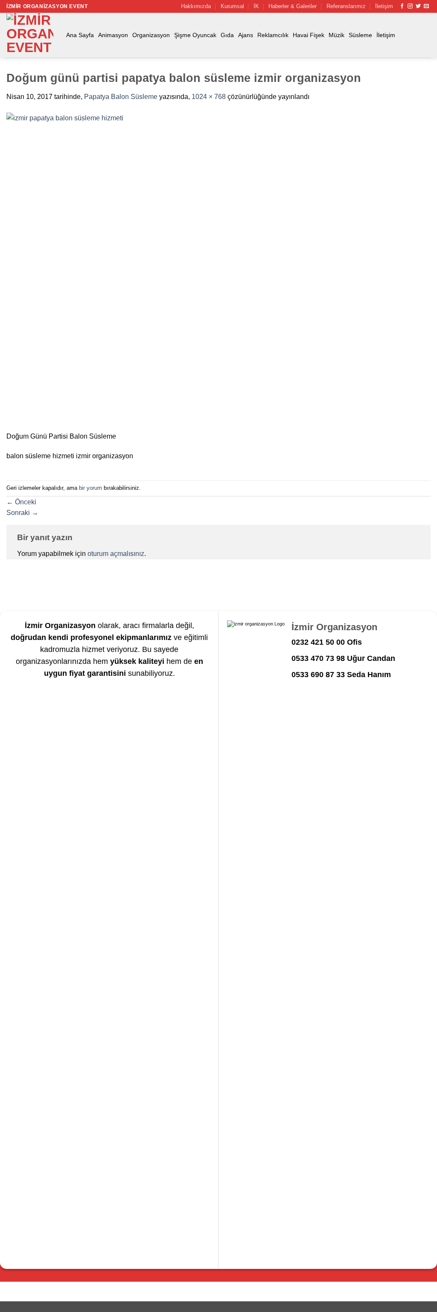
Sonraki (22, 512)
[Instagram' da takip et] (410, 6)
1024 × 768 (209, 96)
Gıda (227, 35)
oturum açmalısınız (115, 553)
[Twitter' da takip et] (418, 6)
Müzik (336, 35)
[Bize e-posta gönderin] (426, 6)
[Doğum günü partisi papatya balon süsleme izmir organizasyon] (218, 271)
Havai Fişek (308, 35)
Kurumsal (232, 6)
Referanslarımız (346, 6)
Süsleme (360, 35)
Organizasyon (151, 35)
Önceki (21, 502)
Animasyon (113, 35)
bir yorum (90, 488)
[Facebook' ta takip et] (402, 6)
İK (256, 6)
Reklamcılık (272, 35)
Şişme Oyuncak (195, 35)
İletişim (384, 6)
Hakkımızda (196, 6)
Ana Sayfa (80, 35)
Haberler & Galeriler (292, 6)
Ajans (245, 35)
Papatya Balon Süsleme (120, 96)
